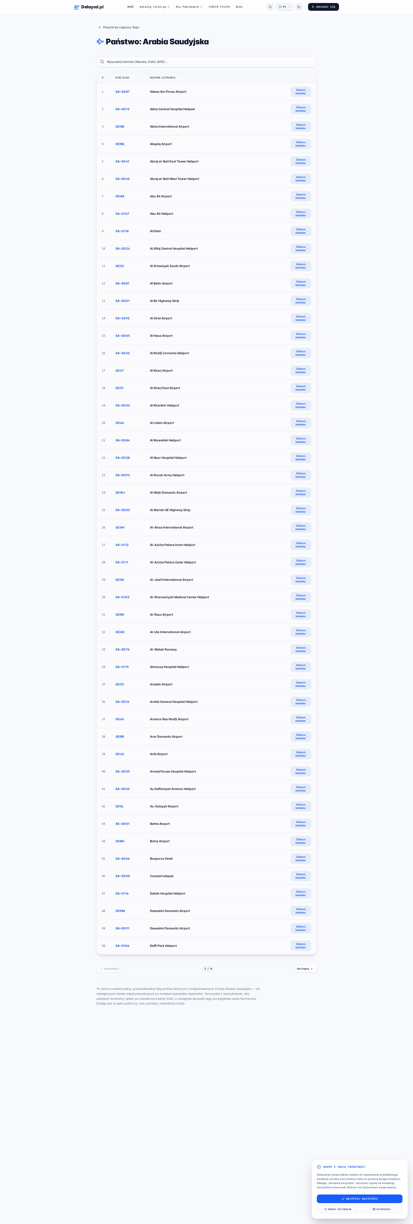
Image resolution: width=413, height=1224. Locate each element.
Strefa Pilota (219, 6)
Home (130, 6)
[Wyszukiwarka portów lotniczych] (270, 7)
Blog (239, 6)
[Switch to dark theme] (299, 7)
